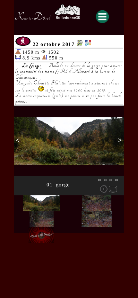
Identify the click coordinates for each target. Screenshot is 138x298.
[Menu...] (102, 16)
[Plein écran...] (113, 189)
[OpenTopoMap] (79, 44)
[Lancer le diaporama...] (104, 189)
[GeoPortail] (88, 44)
